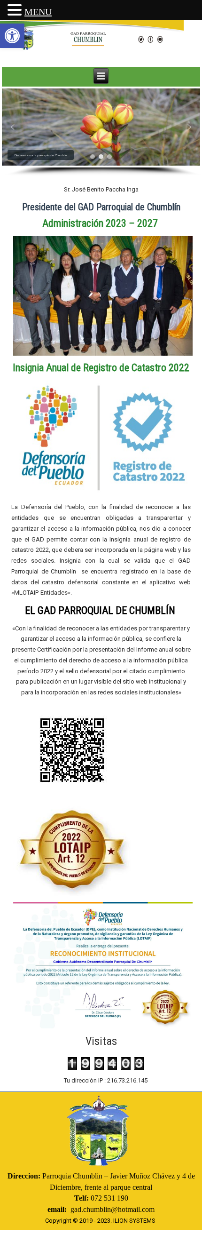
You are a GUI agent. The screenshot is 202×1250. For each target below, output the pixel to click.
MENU (38, 12)
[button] (12, 36)
